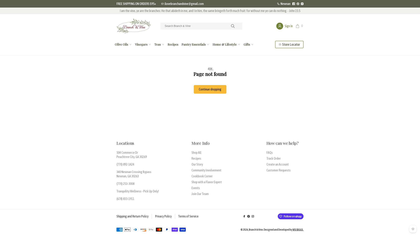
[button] (300, 26)
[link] (182, 3)
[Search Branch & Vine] (233, 26)
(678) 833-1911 (125, 199)
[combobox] (201, 26)
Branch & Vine (256, 229)
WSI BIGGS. (298, 229)
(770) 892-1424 (125, 164)
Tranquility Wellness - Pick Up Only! (137, 191)
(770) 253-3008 (125, 184)
